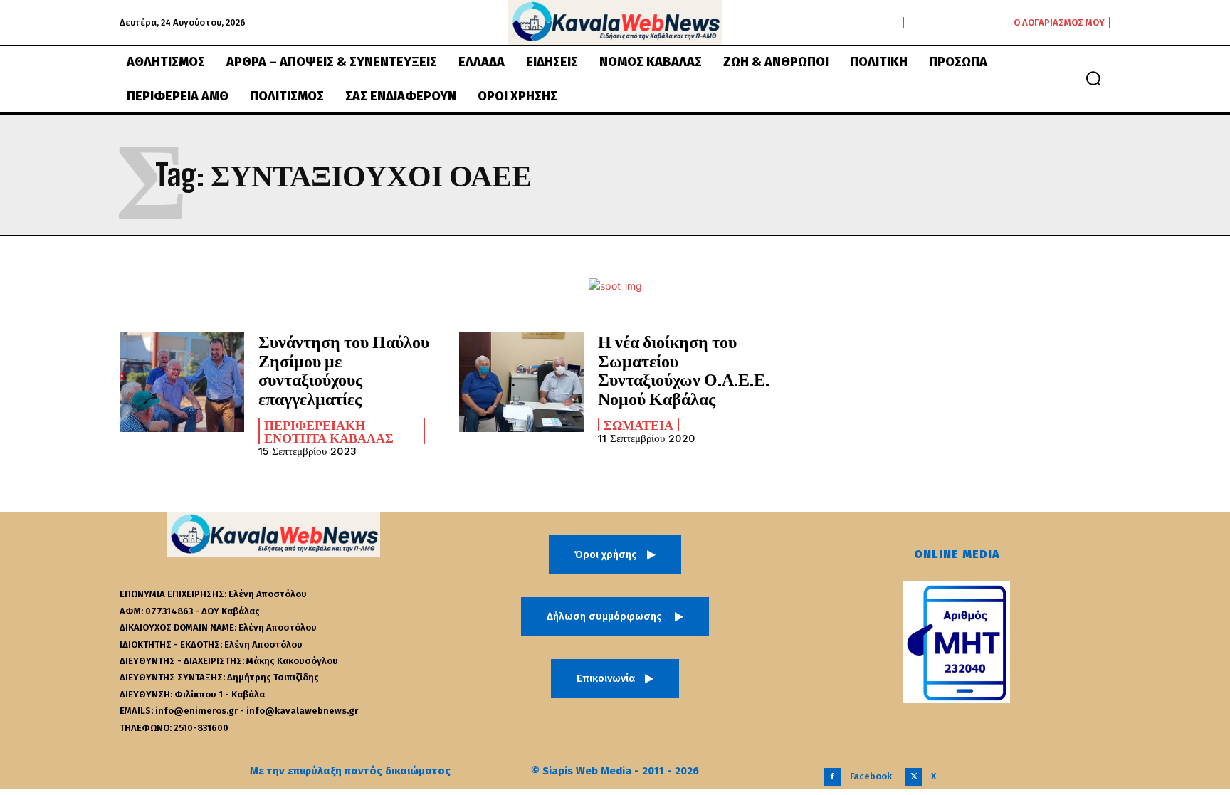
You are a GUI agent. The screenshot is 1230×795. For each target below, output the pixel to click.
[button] (1093, 78)
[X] (913, 777)
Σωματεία (638, 424)
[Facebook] (832, 777)
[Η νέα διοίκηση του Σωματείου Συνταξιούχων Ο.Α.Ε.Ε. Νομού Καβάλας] (521, 382)
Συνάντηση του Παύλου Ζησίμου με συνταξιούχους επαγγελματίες (343, 369)
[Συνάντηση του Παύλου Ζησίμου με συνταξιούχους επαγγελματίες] (182, 382)
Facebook (871, 776)
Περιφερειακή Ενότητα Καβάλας (329, 431)
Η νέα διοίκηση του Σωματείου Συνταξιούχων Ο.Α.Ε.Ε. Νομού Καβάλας (683, 369)
